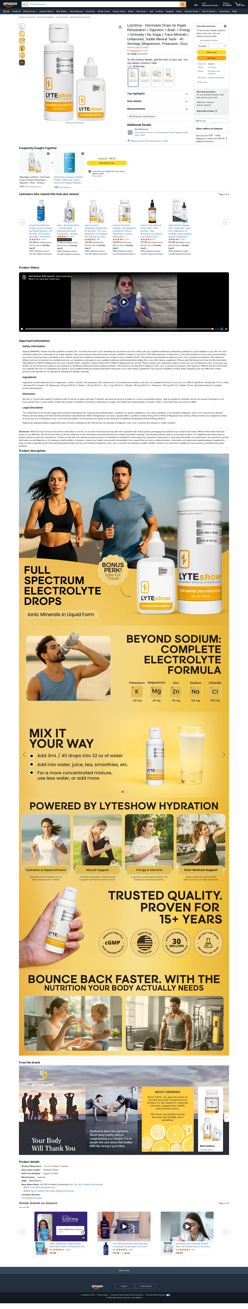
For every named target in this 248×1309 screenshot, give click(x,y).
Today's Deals (119, 11)
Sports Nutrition (62, 17)
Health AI (16, 11)
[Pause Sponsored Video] (83, 1232)
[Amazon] (10, 4)
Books (131, 11)
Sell (151, 11)
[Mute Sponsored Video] (83, 1238)
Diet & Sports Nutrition (45, 17)
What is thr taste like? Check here (44, 279)
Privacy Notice (102, 1295)
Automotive (224, 11)
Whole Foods (104, 11)
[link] (69, 163)
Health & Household (27, 17)
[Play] (21, 329)
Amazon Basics (46, 11)
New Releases (76, 11)
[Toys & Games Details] (216, 11)
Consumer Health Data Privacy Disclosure (126, 1295)
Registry (170, 11)
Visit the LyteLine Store (137, 47)
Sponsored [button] (23, 1207)
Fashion (159, 11)
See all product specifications (142, 116)
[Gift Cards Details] (147, 11)
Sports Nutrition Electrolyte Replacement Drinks (52, 1191)
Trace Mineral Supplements (42, 1187)
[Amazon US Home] (97, 1287)
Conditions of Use (88, 1295)
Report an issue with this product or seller (149, 141)
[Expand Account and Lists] (219, 5)
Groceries (90, 11)
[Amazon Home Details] (199, 11)
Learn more (139, 135)
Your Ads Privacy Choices (155, 1295)
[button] (6, 11)
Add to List (200, 121)
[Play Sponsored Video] (124, 1226)
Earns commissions (63, 276)
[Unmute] (226, 329)
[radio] (22, 27)
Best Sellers (61, 11)
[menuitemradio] (221, 329)
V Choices (212, 67)
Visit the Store (206, 1150)
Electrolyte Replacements (80, 17)
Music (179, 11)
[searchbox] (104, 4)
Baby (234, 11)
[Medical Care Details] (36, 11)
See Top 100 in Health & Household (86, 1184)
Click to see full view (75, 123)
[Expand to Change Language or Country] (198, 5)
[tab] (123, 792)
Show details (97, 176)
